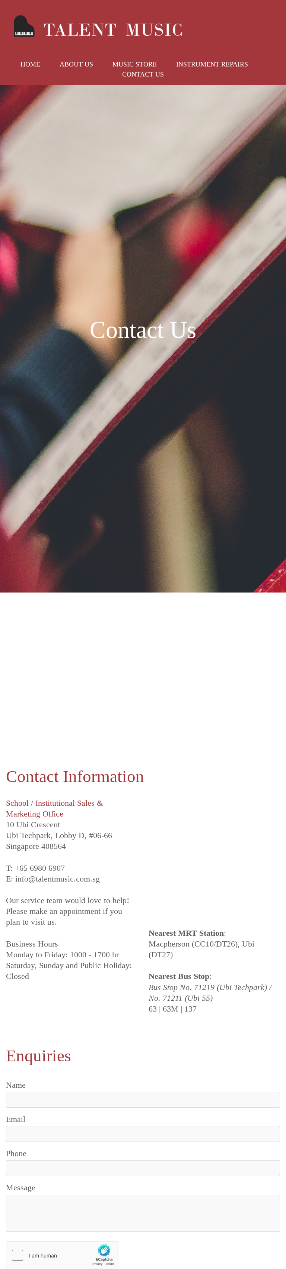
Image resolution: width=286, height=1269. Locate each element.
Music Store (134, 64)
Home (30, 64)
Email (15, 1119)
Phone (16, 1153)
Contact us (143, 74)
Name (16, 1085)
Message (20, 1187)
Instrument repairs (212, 64)
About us (76, 64)
